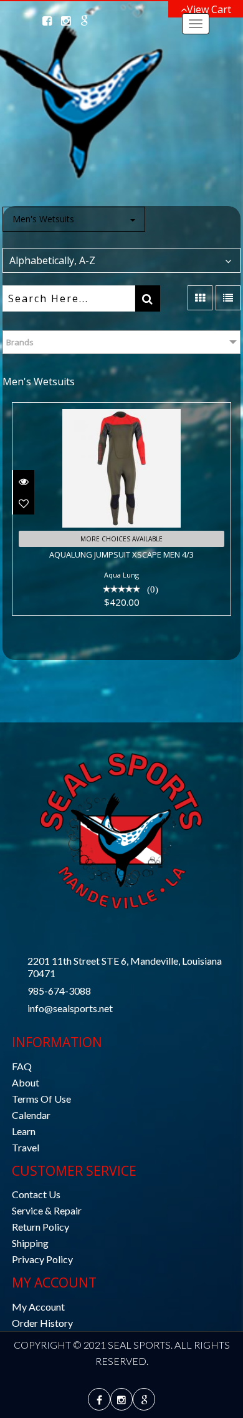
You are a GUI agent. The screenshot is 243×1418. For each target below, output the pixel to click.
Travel (25, 1147)
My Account (38, 1306)
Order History (42, 1323)
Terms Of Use (41, 1099)
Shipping (30, 1243)
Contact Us (36, 1194)
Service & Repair (47, 1210)
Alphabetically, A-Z (52, 260)
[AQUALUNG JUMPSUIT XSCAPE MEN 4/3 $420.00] (121, 411)
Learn (24, 1131)
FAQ (22, 1066)
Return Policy (40, 1227)
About (25, 1082)
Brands (20, 342)
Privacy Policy (42, 1259)
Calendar (31, 1115)
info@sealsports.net (70, 1008)
